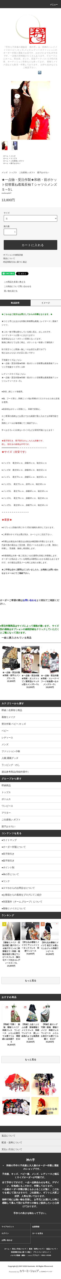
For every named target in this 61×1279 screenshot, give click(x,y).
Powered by (14, 1272)
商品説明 (15, 303)
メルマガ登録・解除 (17, 1255)
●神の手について (10, 874)
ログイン (5, 1233)
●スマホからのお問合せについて (18, 888)
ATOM (48, 1255)
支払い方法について (19, 1249)
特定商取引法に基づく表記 (15, 262)
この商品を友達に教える (14, 282)
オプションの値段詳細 (13, 255)
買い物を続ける (11, 291)
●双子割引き (8, 853)
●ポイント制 (8, 867)
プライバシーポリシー (41, 1252)
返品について (9, 258)
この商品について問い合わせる (17, 286)
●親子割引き (8, 860)
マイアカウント (8, 1227)
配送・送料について (36, 1249)
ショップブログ (33, 1255)
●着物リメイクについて (14, 908)
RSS (43, 1255)
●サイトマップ (9, 840)
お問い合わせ (7, 1240)
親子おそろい (15, 163)
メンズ (13, 156)
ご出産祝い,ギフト (17, 161)
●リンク (6, 881)
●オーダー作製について (14, 847)
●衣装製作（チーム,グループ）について (22, 901)
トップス (14, 158)
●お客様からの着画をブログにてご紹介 (22, 894)
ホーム (5, 156)
